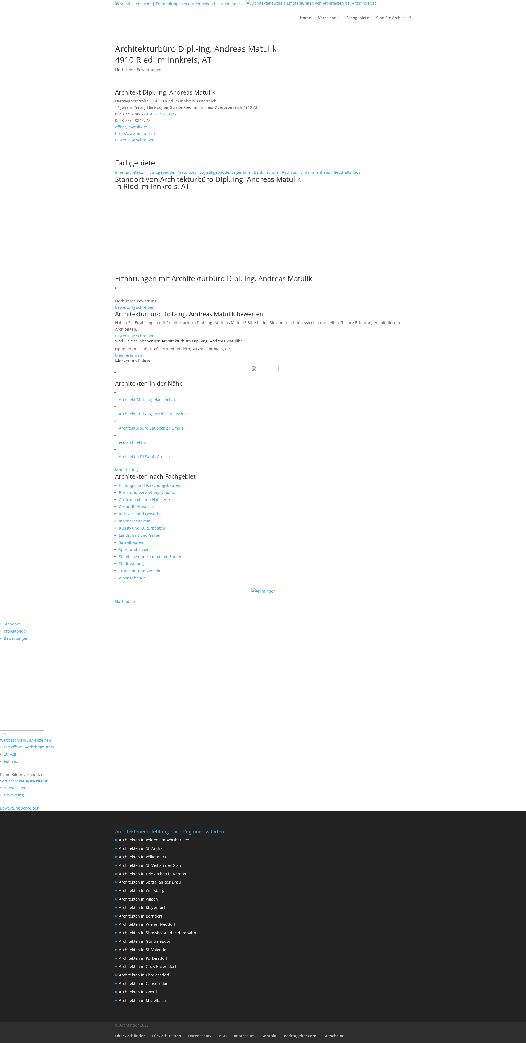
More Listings (127, 469)
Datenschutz (200, 1035)
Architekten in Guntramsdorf (145, 941)
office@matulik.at (131, 127)
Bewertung (14, 795)
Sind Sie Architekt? (393, 18)
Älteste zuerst (16, 787)
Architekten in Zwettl (138, 992)
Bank (258, 172)
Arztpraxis (186, 172)
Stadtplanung (131, 563)
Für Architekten (166, 1035)
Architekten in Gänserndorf (144, 983)
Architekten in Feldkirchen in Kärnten (153, 873)
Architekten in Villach (138, 899)
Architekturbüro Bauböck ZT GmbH (151, 428)
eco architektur (133, 442)
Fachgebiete (358, 18)
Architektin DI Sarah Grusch (144, 456)
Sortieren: (24, 781)
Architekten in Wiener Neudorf (147, 924)
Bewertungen (16, 638)
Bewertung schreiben (135, 139)
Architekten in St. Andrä (141, 848)
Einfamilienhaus (314, 172)
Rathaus (289, 172)
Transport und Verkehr (140, 570)
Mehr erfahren (128, 355)
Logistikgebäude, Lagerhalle (224, 172)
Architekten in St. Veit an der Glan (150, 865)
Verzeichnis (328, 18)
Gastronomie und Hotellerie (144, 499)
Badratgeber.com (300, 1035)
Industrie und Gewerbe (140, 513)
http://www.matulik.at (135, 133)
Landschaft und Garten (140, 535)
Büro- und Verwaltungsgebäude (148, 492)
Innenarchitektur (130, 172)
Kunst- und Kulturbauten (142, 528)
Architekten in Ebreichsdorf (144, 975)
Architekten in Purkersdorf (143, 958)
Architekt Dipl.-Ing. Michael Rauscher (153, 413)
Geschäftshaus (346, 172)
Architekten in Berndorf (140, 916)
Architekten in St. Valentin (143, 949)
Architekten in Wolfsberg (141, 890)
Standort (12, 624)
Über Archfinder (130, 1035)
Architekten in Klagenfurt (142, 907)
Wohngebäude (132, 578)
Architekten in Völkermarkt (143, 856)
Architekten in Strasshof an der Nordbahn (157, 932)
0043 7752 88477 (161, 113)
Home (305, 18)
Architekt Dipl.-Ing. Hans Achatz (148, 399)
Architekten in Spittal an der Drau (150, 882)
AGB (223, 1035)
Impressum (244, 1035)
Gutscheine (333, 1035)
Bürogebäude (161, 172)
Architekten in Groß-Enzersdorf (147, 966)
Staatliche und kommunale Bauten (150, 556)
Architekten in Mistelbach (142, 1000)
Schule (272, 172)
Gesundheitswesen (136, 506)
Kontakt (269, 1035)
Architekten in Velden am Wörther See (154, 839)
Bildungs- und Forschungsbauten (149, 485)
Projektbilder (15, 631)
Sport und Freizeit (135, 549)
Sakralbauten (131, 542)
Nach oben (125, 601)
